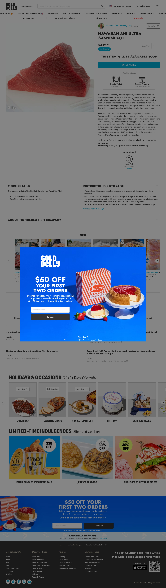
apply (93, 340)
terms (100, 340)
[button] (83, 294)
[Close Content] (143, 249)
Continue (50, 317)
